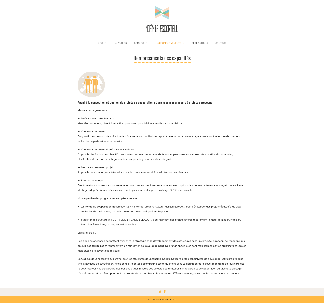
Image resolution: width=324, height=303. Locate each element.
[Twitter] (160, 292)
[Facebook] (165, 292)
